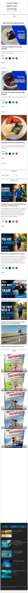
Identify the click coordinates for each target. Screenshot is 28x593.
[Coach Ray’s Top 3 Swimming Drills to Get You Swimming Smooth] (6, 540)
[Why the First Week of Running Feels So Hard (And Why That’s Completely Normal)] (14, 311)
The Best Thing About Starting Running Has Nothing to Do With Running (13, 205)
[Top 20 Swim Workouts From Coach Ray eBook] (14, 439)
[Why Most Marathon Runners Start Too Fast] (14, 334)
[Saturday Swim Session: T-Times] (6, 570)
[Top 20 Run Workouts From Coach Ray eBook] (14, 382)
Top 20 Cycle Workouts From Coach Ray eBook (13, 427)
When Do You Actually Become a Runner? (13, 254)
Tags (22, 526)
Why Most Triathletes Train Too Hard (10, 300)
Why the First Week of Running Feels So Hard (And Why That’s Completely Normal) (12, 322)
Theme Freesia (23, 586)
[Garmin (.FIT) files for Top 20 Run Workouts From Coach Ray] (14, 363)
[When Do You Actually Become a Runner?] (14, 242)
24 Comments (15, 546)
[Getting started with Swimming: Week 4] (6, 551)
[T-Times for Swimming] (6, 561)
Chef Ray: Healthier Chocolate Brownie (11, 48)
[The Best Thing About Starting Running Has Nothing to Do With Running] (14, 193)
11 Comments (15, 574)
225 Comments (16, 533)
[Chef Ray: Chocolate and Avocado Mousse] (14, 80)
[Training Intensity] (6, 531)
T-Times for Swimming (18, 561)
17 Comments (15, 563)
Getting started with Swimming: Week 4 (18, 552)
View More (4, 68)
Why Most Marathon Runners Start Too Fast (12, 346)
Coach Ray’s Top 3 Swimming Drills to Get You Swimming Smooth (20, 542)
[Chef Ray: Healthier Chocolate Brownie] (14, 35)
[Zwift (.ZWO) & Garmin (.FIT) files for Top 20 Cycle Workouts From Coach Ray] (14, 401)
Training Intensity (17, 531)
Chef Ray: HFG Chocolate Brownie (13, 142)
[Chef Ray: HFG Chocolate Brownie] (14, 128)
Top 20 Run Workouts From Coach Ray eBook (13, 390)
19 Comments (15, 554)
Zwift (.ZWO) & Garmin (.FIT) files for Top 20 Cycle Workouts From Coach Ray (13, 408)
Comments (14, 526)
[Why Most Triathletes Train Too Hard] (14, 289)
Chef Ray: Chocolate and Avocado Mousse (13, 93)
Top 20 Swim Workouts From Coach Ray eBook (13, 446)
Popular (5, 526)
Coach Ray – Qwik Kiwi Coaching (13, 6)
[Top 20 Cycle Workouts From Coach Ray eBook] (14, 420)
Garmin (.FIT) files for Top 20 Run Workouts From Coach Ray (13, 370)
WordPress (3, 587)
